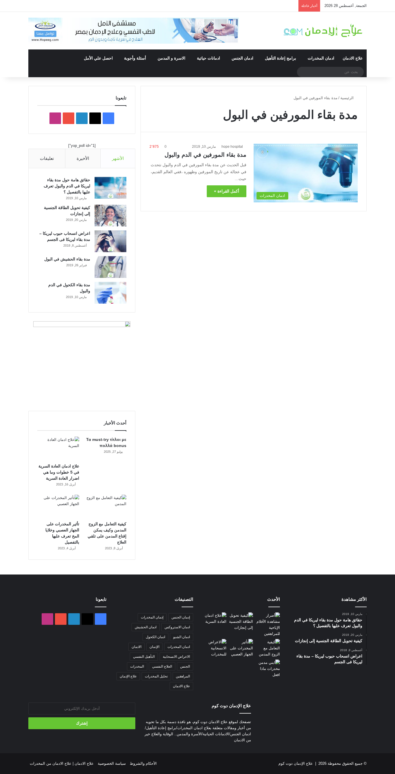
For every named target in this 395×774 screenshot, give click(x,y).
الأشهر (118, 158)
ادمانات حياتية (208, 58)
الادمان (136, 647)
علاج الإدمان (128, 676)
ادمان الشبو (181, 637)
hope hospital (232, 147)
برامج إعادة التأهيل (280, 58)
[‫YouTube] (68, 118)
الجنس (185, 666)
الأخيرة (83, 158)
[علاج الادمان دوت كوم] (323, 30)
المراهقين (183, 676)
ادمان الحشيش (145, 627)
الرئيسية (347, 98)
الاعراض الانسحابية (176, 657)
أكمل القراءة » (226, 191)
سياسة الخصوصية (112, 763)
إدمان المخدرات (152, 617)
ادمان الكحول (155, 637)
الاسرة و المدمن (171, 58)
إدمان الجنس (180, 617)
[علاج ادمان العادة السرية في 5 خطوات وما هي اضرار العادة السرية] (58, 448)
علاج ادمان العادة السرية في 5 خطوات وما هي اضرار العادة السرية (58, 472)
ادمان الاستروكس (177, 627)
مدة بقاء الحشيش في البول (67, 259)
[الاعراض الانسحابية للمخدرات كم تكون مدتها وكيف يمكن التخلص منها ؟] (214, 648)
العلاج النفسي (162, 666)
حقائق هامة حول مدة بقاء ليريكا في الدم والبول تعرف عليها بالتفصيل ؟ (67, 186)
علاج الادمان (353, 58)
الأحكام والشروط (143, 763)
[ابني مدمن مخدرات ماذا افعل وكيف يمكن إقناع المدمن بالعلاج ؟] (267, 669)
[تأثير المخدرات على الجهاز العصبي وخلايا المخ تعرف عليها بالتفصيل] (58, 506)
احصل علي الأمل (98, 58)
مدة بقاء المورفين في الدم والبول (205, 155)
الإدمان (154, 647)
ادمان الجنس (242, 58)
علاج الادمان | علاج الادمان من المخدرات (62, 763)
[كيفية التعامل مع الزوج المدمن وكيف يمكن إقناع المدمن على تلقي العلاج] (105, 506)
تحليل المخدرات (156, 676)
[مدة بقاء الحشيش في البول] (110, 267)
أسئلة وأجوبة (135, 58)
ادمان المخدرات (321, 58)
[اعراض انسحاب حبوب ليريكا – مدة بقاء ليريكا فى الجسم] (110, 241)
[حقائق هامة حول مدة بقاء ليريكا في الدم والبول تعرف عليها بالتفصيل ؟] (110, 188)
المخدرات (137, 666)
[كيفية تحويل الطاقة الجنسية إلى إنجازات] (110, 215)
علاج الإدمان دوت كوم (295, 763)
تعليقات (47, 158)
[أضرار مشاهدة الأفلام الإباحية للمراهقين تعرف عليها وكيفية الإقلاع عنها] (267, 624)
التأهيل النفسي (144, 657)
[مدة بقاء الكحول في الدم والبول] (110, 293)
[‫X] (95, 118)
